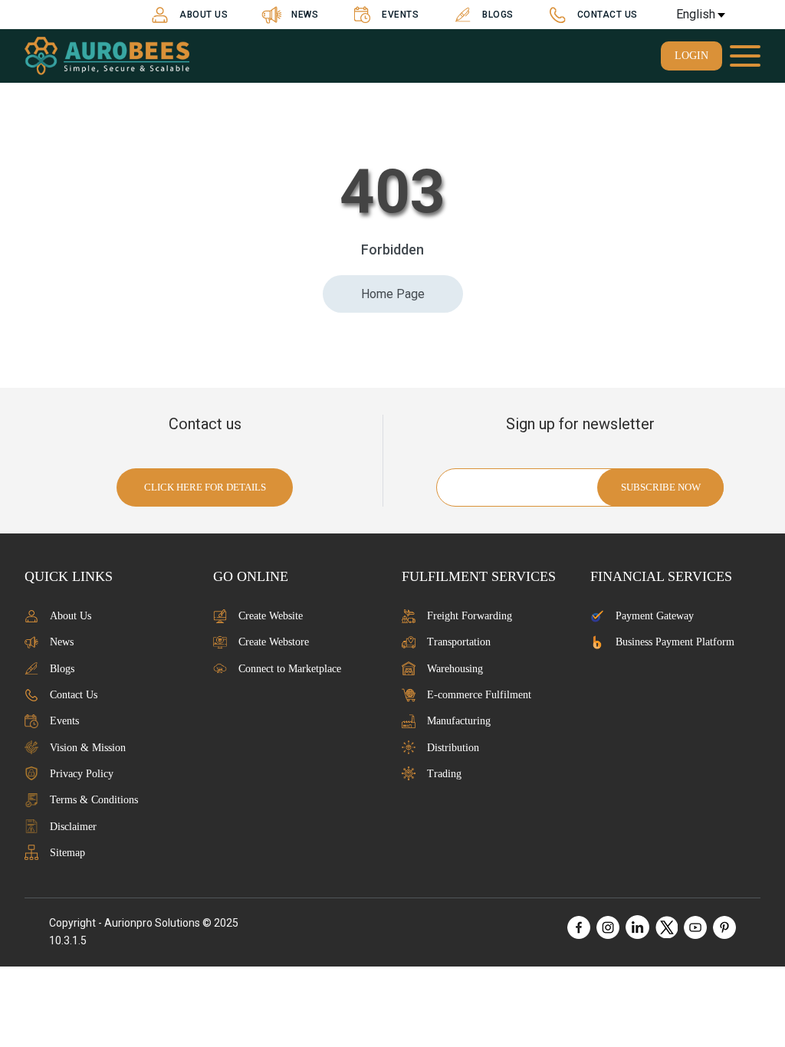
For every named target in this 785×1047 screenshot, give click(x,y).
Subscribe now (661, 487)
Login (691, 55)
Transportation (459, 642)
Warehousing (455, 668)
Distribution (453, 747)
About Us (203, 14)
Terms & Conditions (94, 800)
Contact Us (607, 14)
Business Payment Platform (675, 642)
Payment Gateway (655, 616)
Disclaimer (73, 826)
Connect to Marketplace (289, 668)
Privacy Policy (81, 774)
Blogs (498, 14)
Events (400, 14)
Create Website (270, 616)
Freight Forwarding (469, 616)
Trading (444, 774)
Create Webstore (273, 642)
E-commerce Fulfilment (479, 695)
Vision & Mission (88, 747)
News (304, 14)
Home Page (393, 294)
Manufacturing (459, 721)
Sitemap (67, 852)
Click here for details (205, 487)
